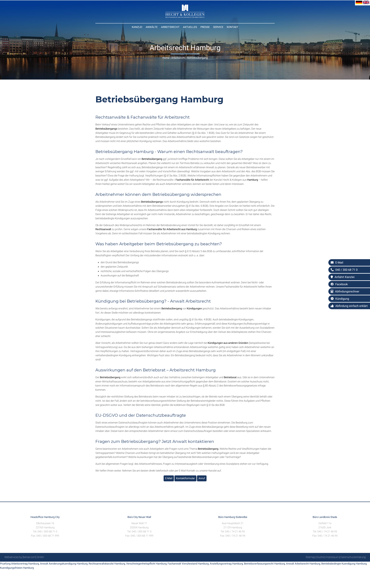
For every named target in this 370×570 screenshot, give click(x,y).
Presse (205, 26)
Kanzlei (137, 26)
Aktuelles (190, 26)
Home (166, 57)
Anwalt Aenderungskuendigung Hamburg (64, 563)
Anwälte (152, 26)
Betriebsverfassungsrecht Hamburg (264, 563)
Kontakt (232, 26)
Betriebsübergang (197, 57)
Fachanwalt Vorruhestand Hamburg (188, 563)
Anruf (202, 478)
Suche (320, 557)
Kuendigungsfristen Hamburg (17, 567)
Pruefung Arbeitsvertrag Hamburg (19, 563)
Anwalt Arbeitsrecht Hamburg (303, 563)
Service (218, 26)
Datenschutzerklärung (353, 557)
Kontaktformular (185, 478)
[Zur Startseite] (185, 16)
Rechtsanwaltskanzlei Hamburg (107, 563)
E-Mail (168, 478)
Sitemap (310, 557)
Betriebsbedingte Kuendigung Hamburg (344, 563)
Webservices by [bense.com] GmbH (24, 557)
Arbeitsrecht (170, 26)
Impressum (332, 557)
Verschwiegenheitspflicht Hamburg (146, 563)
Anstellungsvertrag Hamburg (226, 563)
